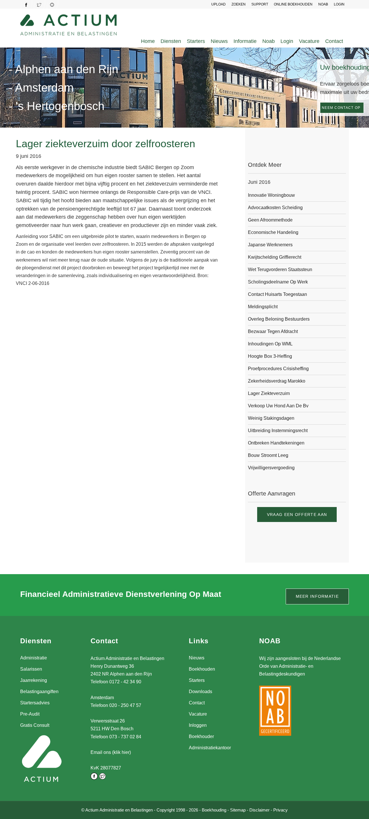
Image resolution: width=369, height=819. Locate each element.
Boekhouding (214, 809)
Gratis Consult (34, 725)
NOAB (323, 4)
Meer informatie (317, 596)
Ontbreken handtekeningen (276, 442)
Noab (268, 41)
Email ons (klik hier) (111, 752)
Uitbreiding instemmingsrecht (278, 430)
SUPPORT (259, 4)
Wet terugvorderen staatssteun (280, 269)
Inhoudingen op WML (270, 343)
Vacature (309, 41)
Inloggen (198, 725)
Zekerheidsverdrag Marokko (276, 381)
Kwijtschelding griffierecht (274, 257)
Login (286, 41)
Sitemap (238, 809)
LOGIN (339, 4)
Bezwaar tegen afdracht (273, 331)
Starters (196, 41)
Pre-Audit (29, 714)
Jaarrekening (33, 680)
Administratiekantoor (210, 747)
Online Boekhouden (293, 4)
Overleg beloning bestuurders (279, 319)
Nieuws (219, 41)
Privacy (280, 809)
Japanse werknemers (270, 244)
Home (148, 41)
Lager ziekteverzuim (269, 393)
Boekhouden (202, 669)
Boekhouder (201, 736)
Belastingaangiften (39, 691)
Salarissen (31, 669)
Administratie (33, 657)
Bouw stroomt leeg (268, 455)
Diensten (171, 41)
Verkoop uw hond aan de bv (278, 405)
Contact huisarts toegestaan (277, 294)
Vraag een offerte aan (297, 514)
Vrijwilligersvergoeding (271, 467)
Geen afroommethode (270, 219)
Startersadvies (35, 702)
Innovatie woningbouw (271, 195)
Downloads (200, 691)
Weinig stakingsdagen (271, 418)
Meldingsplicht (263, 306)
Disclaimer (259, 809)
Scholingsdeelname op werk (278, 281)
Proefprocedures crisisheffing (278, 368)
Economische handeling (273, 232)
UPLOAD (218, 4)
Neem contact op (341, 108)
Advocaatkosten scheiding (275, 207)
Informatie (245, 41)
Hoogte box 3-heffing (270, 356)
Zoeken (238, 4)
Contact (334, 41)
